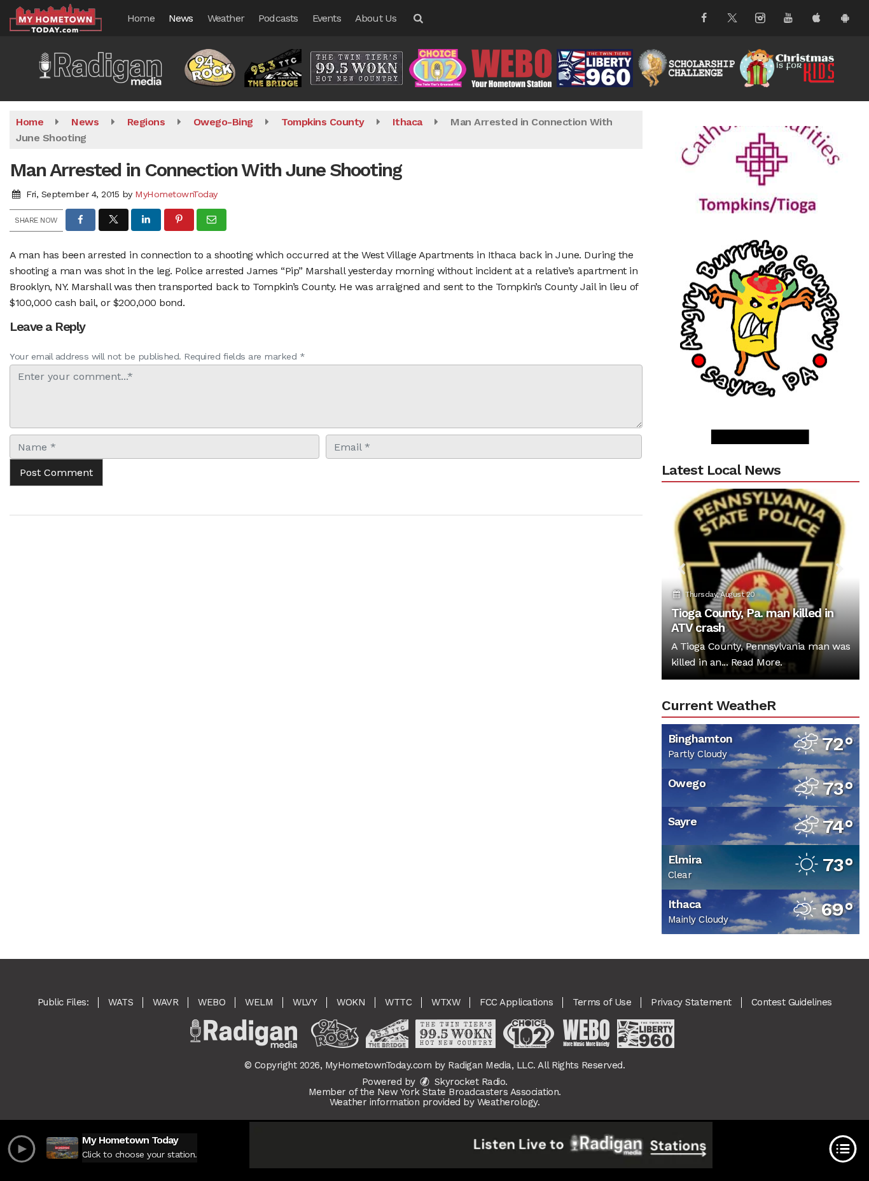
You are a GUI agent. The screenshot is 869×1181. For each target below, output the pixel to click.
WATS (120, 1002)
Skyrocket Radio (468, 1081)
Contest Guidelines (791, 1002)
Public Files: (63, 1002)
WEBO (211, 1002)
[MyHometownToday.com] (65, 17)
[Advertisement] (760, 142)
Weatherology (507, 1102)
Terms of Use (602, 1002)
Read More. (756, 662)
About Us (376, 18)
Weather (225, 18)
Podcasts (278, 18)
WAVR (165, 1002)
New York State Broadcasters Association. (469, 1092)
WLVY (305, 1002)
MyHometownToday (176, 194)
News (181, 18)
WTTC (398, 1002)
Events (326, 18)
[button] (417, 18)
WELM (259, 1002)
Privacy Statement (691, 1002)
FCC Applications (516, 1002)
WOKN (351, 1002)
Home (141, 18)
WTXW (445, 1002)
